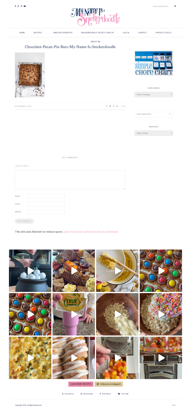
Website (18, 211)
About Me (95, 41)
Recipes (38, 32)
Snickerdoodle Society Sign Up (97, 32)
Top (173, 405)
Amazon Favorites (62, 32)
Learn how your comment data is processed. (90, 231)
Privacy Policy (164, 32)
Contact (142, 32)
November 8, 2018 (23, 106)
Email (18, 204)
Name (18, 196)
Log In (126, 32)
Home (22, 32)
